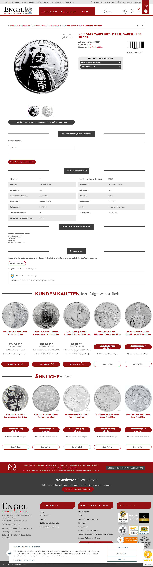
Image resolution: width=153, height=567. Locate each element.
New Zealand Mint (115, 185)
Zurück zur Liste (16, 26)
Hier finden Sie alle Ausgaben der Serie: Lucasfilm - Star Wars (41, 122)
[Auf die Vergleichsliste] (64, 36)
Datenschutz (29, 560)
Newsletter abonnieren (78, 489)
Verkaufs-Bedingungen (88, 519)
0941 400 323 (10, 518)
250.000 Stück (45, 185)
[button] (131, 11)
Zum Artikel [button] (107, 364)
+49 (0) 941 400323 (107, 2)
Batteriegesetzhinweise (88, 530)
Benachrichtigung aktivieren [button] (107, 347)
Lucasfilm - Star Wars (116, 207)
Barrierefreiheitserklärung (89, 538)
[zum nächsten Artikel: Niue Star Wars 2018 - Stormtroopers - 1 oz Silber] (142, 25)
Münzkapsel (113, 213)
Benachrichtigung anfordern (22, 162)
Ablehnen (121, 559)
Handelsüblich (45, 201)
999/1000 (43, 207)
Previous (5, 335)
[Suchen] (124, 11)
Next (147, 335)
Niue (41, 190)
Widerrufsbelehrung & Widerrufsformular (95, 534)
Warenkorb (13, 364)
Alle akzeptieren (122, 547)
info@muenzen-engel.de (130, 2)
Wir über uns (45, 515)
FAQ (42, 512)
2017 (110, 190)
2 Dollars (111, 201)
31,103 (42, 218)
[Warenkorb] (10, 31)
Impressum (17, 560)
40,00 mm (44, 196)
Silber (110, 196)
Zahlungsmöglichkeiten (50, 523)
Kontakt (43, 519)
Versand (22, 350)
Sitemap (81, 523)
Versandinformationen (49, 527)
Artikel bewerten (17, 263)
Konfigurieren (121, 553)
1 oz (89, 44)
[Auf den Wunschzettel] (70, 36)
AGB (80, 515)
